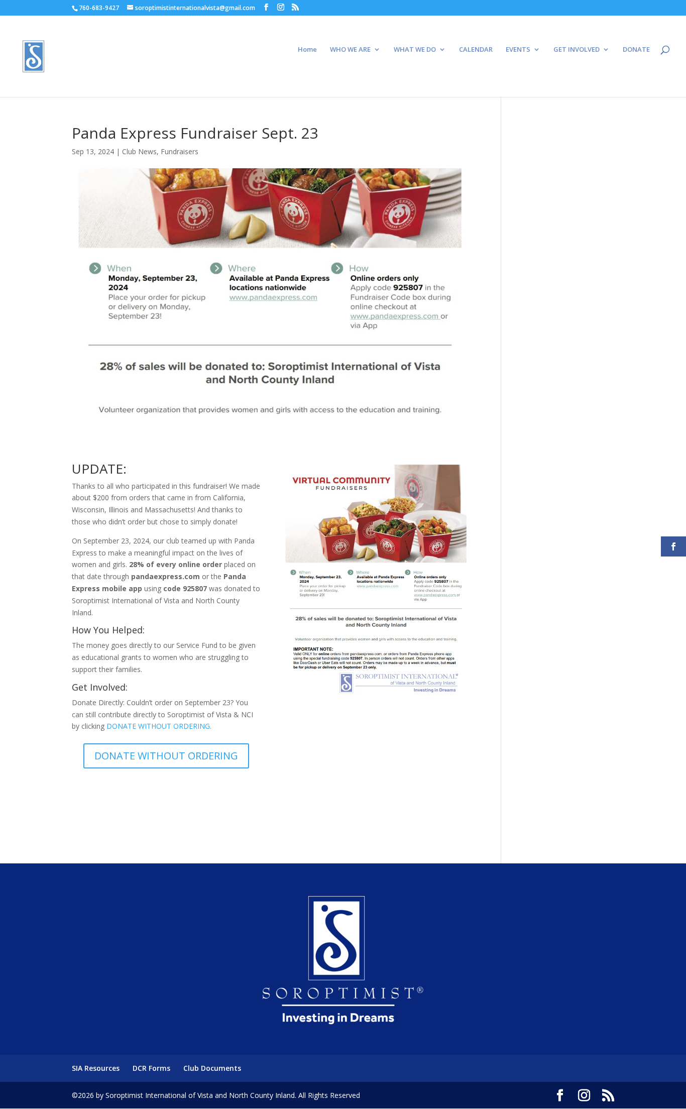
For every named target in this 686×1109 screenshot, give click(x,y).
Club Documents (212, 1068)
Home (307, 50)
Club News (139, 151)
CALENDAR (476, 50)
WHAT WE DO (415, 50)
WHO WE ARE (350, 50)
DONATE (636, 50)
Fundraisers (179, 151)
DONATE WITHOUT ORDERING (166, 755)
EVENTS (518, 50)
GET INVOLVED (576, 50)
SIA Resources (96, 1068)
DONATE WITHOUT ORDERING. (158, 726)
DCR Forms (151, 1068)
